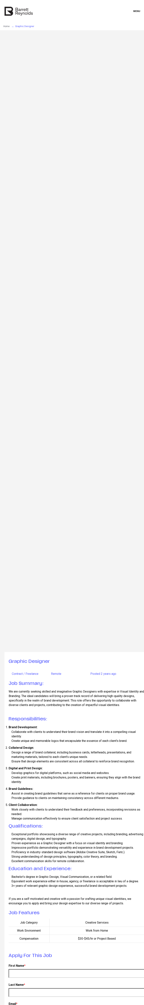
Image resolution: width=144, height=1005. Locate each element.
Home (6, 26)
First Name (17, 965)
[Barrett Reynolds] (18, 11)
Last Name (17, 985)
